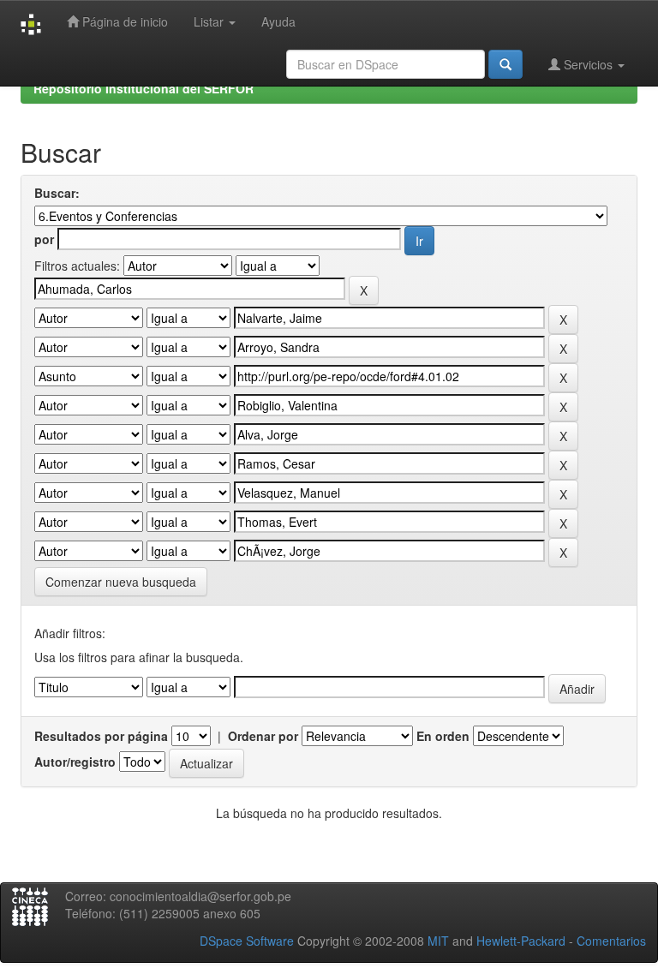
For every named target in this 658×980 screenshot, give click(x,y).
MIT (438, 940)
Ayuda (278, 21)
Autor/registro (75, 761)
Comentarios (611, 940)
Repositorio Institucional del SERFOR (143, 88)
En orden (443, 735)
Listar (210, 21)
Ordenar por (263, 735)
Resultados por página (101, 735)
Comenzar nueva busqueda (120, 581)
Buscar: (57, 192)
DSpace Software (247, 940)
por (44, 239)
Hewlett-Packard (520, 940)
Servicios (588, 64)
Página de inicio (123, 21)
